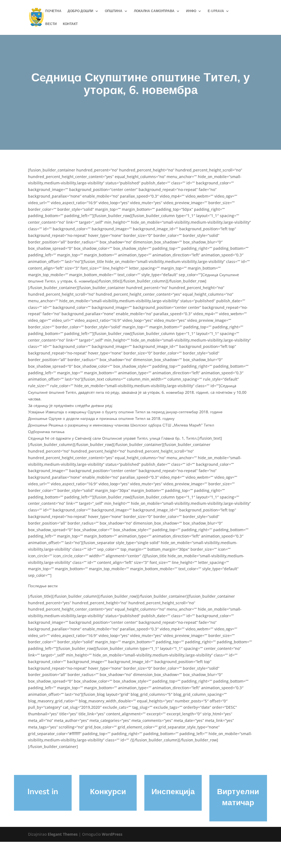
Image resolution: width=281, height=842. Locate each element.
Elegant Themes (63, 834)
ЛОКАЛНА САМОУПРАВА (154, 11)
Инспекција (173, 791)
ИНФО (191, 11)
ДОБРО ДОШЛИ (80, 11)
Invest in (42, 791)
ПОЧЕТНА (53, 11)
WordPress (112, 834)
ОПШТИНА (113, 11)
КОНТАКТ (70, 24)
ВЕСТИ (51, 24)
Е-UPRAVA (216, 11)
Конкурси (108, 791)
